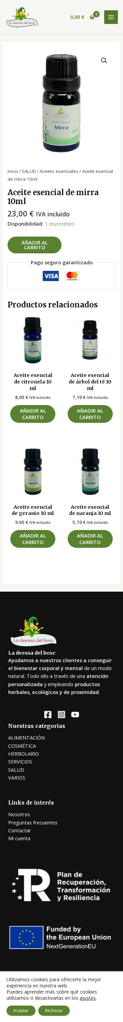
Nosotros (19, 814)
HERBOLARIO (23, 753)
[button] (104, 60)
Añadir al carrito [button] (33, 413)
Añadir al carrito (35, 245)
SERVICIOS (20, 761)
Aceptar (21, 1010)
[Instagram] (61, 714)
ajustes (88, 998)
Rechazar (54, 1010)
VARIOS (16, 777)
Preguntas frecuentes (32, 822)
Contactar (19, 830)
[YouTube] (75, 714)
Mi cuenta (19, 838)
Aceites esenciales (59, 171)
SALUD (29, 171)
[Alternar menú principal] (111, 17)
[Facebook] (48, 714)
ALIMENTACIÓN (26, 737)
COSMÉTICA (22, 745)
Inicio (13, 171)
